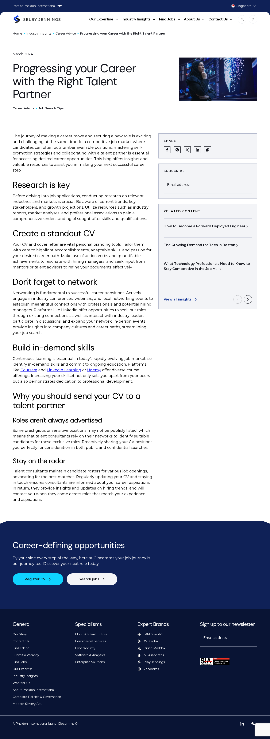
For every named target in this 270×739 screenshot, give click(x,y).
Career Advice (65, 33)
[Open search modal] (242, 19)
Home (17, 33)
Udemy (94, 370)
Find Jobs (167, 19)
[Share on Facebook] (167, 149)
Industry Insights (136, 19)
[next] (248, 299)
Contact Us (218, 19)
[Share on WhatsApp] (177, 149)
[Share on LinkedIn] (197, 149)
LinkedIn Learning (64, 370)
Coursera (28, 370)
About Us (192, 19)
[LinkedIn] (242, 724)
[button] (207, 149)
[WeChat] (253, 724)
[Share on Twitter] (187, 149)
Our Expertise (101, 19)
